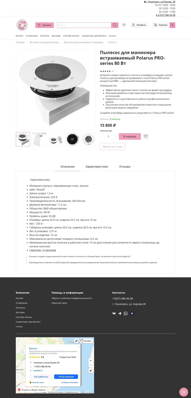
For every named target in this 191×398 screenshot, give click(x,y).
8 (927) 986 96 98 (166, 15)
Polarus (112, 42)
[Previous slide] (20, 89)
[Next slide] (91, 89)
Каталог (47, 25)
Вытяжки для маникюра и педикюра (83, 42)
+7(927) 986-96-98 (122, 298)
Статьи (112, 35)
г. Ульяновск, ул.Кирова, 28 (160, 1)
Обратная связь (59, 303)
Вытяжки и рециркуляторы (44, 42)
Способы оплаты (71, 35)
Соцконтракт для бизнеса (94, 35)
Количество (106, 131)
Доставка (56, 35)
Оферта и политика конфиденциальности (72, 298)
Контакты (44, 35)
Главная (20, 42)
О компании (32, 35)
